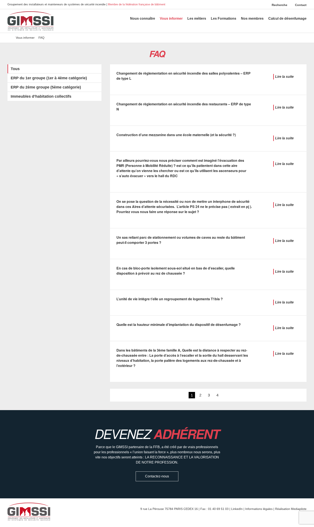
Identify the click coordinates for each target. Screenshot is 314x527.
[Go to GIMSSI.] (9, 37)
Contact (300, 5)
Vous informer (171, 18)
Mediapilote (299, 509)
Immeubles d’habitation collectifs (41, 96)
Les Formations (223, 18)
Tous (15, 69)
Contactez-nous (157, 476)
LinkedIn (237, 509)
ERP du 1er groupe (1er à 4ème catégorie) (49, 78)
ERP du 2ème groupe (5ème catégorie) (46, 87)
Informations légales (259, 509)
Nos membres (252, 18)
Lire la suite (284, 76)
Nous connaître (142, 18)
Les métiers (196, 18)
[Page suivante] (225, 395)
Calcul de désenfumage (287, 18)
